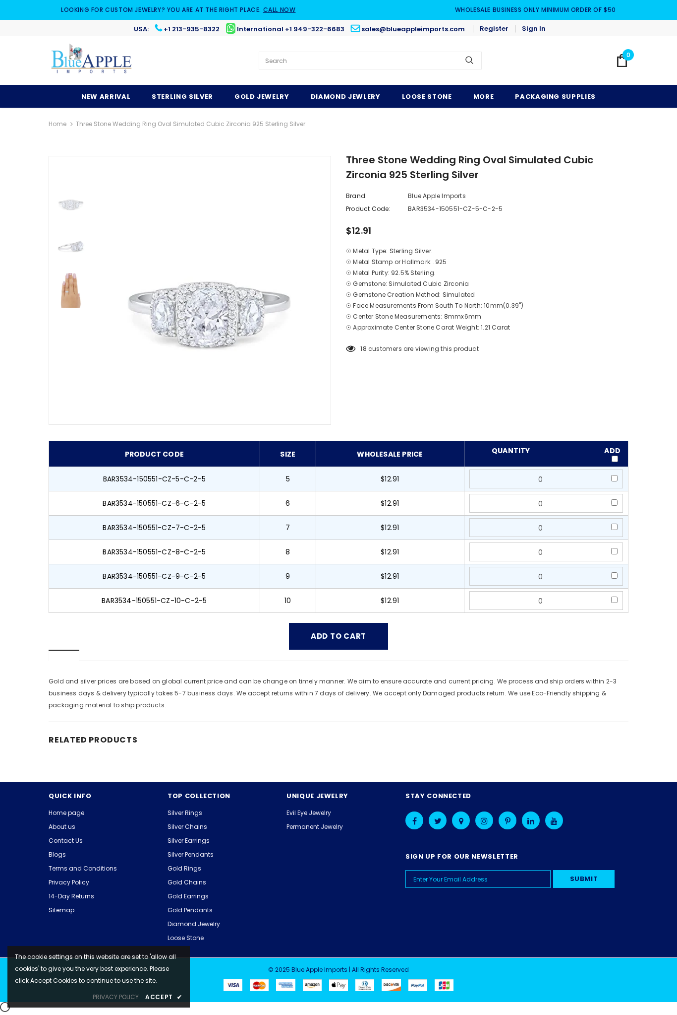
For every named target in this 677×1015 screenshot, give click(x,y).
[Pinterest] (507, 820)
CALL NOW (279, 9)
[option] (212, 290)
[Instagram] (484, 820)
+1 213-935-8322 (192, 29)
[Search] (469, 60)
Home (57, 124)
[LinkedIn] (531, 820)
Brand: (356, 196)
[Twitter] (438, 820)
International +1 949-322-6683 (290, 29)
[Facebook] (414, 820)
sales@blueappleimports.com (413, 29)
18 (363, 348)
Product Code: (368, 208)
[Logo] (92, 60)
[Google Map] (461, 820)
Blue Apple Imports (437, 196)
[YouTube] (554, 820)
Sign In (534, 28)
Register (494, 28)
